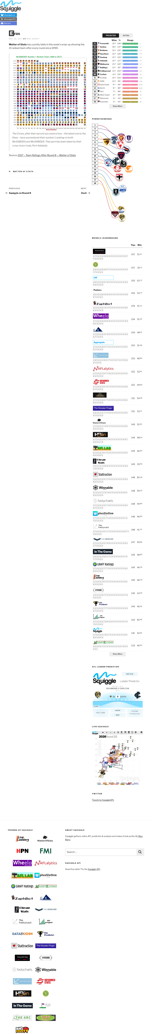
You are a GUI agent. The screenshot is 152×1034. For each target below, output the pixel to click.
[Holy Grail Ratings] (95, 266)
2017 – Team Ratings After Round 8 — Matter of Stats (47, 155)
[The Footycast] (101, 528)
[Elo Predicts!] (100, 605)
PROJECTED (111, 35)
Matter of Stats (23, 171)
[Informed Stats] (101, 383)
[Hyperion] (98, 592)
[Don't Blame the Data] (100, 397)
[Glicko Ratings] (98, 331)
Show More (117, 106)
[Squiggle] (97, 632)
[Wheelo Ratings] (101, 318)
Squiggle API (94, 869)
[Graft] (103, 565)
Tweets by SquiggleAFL (103, 800)
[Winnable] (103, 489)
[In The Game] (103, 553)
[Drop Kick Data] (99, 253)
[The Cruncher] (103, 540)
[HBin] (100, 436)
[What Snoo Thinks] (101, 357)
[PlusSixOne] (103, 515)
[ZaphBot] (103, 304)
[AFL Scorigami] (99, 618)
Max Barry (33, 39)
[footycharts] (103, 502)
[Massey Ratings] (103, 643)
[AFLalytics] (103, 370)
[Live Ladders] (98, 578)
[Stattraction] (102, 476)
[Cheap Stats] (99, 463)
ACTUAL (126, 35)
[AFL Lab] (102, 449)
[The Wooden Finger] (103, 410)
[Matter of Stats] (100, 423)
